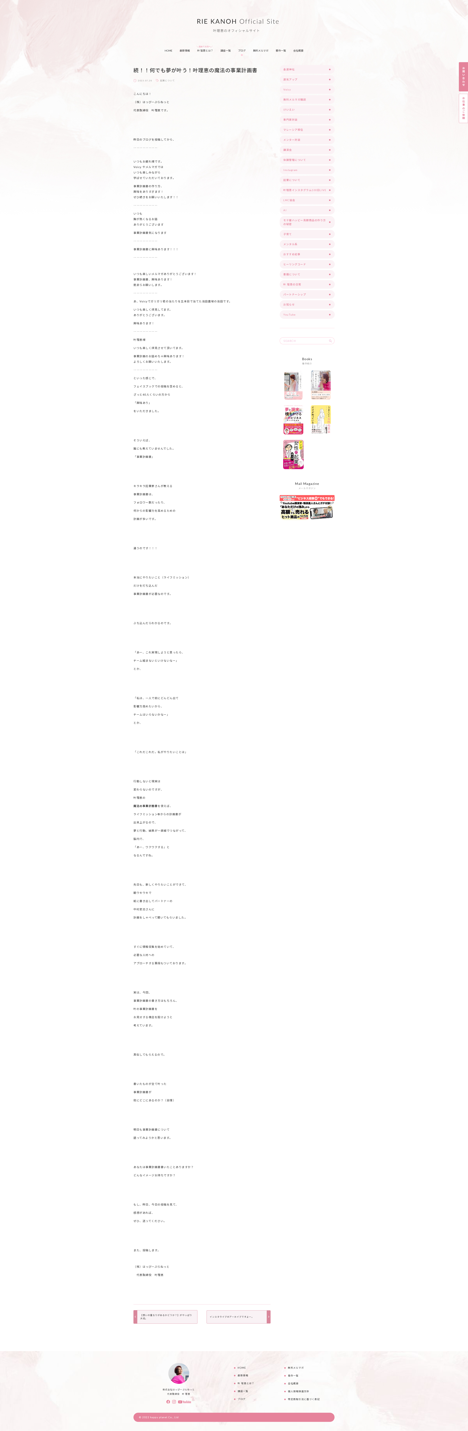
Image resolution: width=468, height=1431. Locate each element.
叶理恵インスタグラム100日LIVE (304, 190)
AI (285, 210)
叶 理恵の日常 (292, 284)
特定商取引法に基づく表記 (304, 1399)
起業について (167, 80)
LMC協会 (289, 200)
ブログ (242, 50)
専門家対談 (290, 119)
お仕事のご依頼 (463, 108)
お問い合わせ (463, 77)
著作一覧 (281, 50)
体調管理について (294, 159)
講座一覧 (225, 50)
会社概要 (298, 50)
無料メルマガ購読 (294, 99)
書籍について (291, 274)
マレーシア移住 (293, 129)
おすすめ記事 (291, 254)
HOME (168, 50)
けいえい (289, 109)
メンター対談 (291, 139)
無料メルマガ (260, 50)
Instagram (290, 169)
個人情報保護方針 (298, 1391)
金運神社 (289, 69)
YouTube (289, 314)
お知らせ (289, 304)
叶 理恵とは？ (205, 50)
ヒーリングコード (294, 264)
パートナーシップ (294, 294)
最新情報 (185, 50)
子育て (287, 234)
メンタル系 (290, 244)
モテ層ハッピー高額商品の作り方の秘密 (304, 222)
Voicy (287, 89)
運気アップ (290, 79)
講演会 (287, 149)
